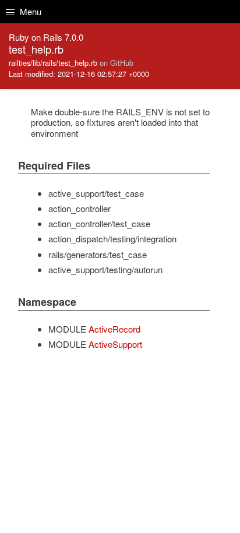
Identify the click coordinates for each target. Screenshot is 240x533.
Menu (29, 11)
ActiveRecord (114, 329)
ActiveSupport (115, 344)
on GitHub (116, 62)
